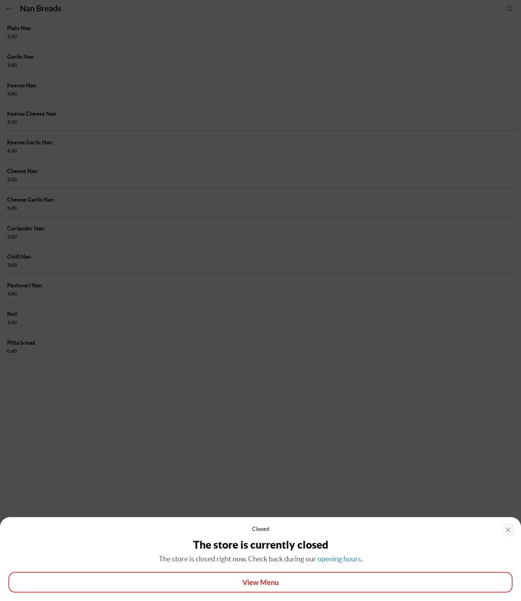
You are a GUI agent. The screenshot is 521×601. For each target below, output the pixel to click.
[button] (508, 530)
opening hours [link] (339, 559)
